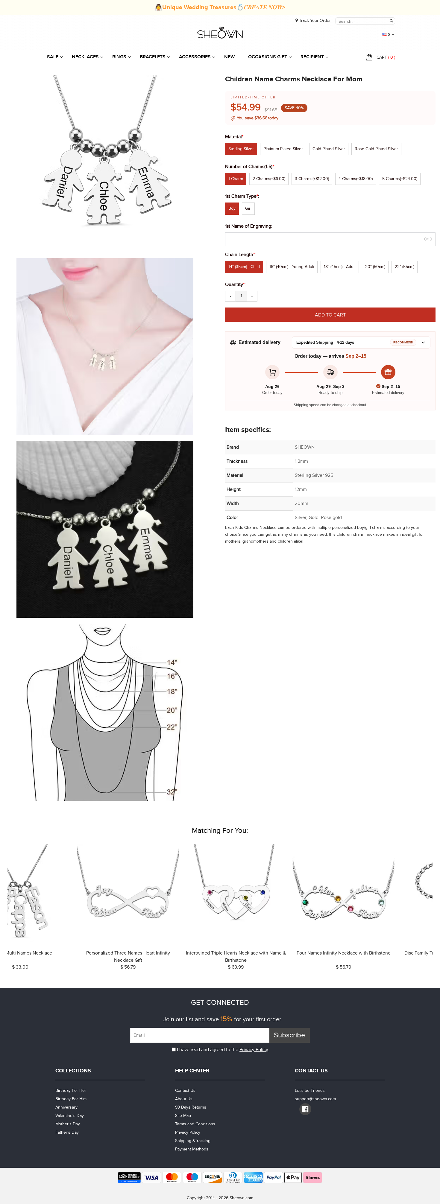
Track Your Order (314, 20)
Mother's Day (67, 1124)
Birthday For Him (71, 1098)
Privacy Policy (253, 1050)
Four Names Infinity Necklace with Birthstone (166, 953)
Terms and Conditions (195, 1124)
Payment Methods (191, 1149)
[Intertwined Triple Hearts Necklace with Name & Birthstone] (58, 894)
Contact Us (185, 1090)
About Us (183, 1098)
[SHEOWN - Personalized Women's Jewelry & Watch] (220, 33)
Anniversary (66, 1107)
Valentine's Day (69, 1115)
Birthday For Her (70, 1090)
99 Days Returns (190, 1107)
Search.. (391, 21)
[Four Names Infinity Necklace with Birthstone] (166, 894)
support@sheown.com (315, 1098)
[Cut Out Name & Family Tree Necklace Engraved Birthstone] (382, 894)
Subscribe (289, 1035)
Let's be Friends (310, 1090)
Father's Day (67, 1132)
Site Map (183, 1115)
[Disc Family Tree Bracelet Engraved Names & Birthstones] (274, 894)
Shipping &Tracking (192, 1140)
